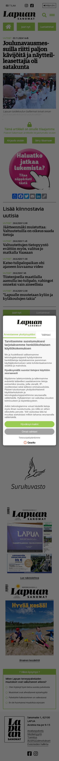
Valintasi (46, 334)
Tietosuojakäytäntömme (29, 438)
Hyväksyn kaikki (30, 424)
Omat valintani (29, 431)
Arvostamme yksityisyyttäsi (19, 334)
